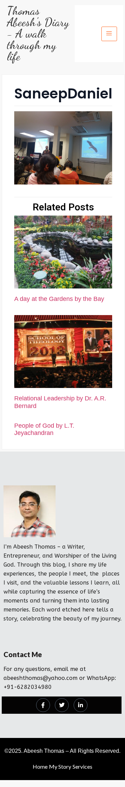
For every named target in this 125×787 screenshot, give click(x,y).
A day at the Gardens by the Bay (59, 298)
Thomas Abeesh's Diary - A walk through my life (38, 33)
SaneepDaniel (63, 93)
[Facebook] (43, 705)
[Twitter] (62, 705)
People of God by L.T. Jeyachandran (44, 429)
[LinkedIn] (81, 705)
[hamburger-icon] (109, 34)
